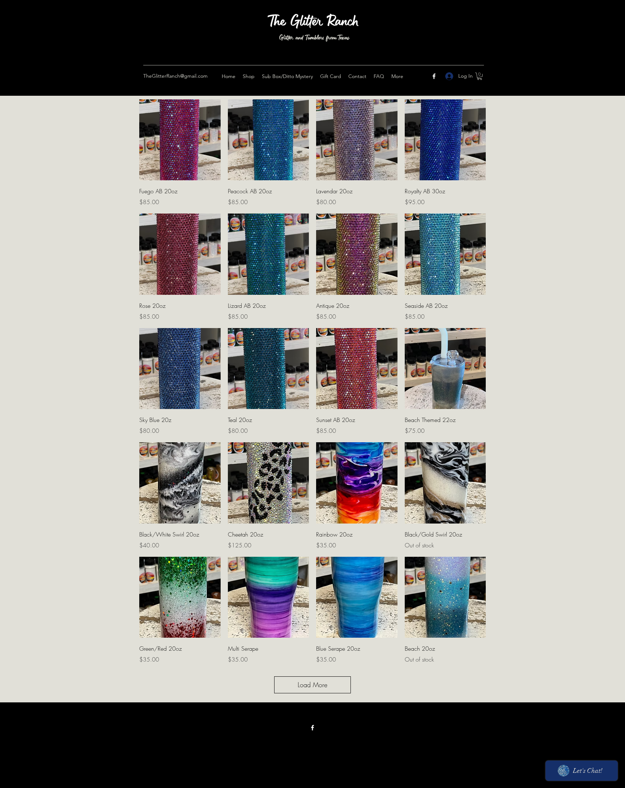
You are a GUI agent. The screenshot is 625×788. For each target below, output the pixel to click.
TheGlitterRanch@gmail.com (175, 76)
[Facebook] (434, 76)
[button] (479, 76)
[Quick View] (180, 140)
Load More (312, 684)
